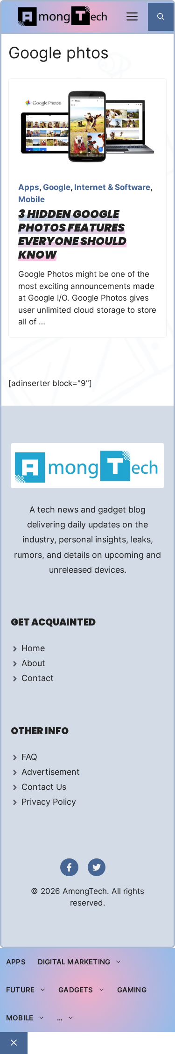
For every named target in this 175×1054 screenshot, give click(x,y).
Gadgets (75, 989)
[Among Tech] (63, 17)
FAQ (29, 757)
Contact (37, 678)
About (33, 663)
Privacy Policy (48, 802)
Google (56, 187)
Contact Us (43, 787)
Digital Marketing (74, 961)
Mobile (31, 199)
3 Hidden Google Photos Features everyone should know (72, 234)
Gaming (132, 989)
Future (20, 989)
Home (33, 648)
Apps (28, 187)
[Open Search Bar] (161, 17)
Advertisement (50, 772)
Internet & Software (112, 187)
